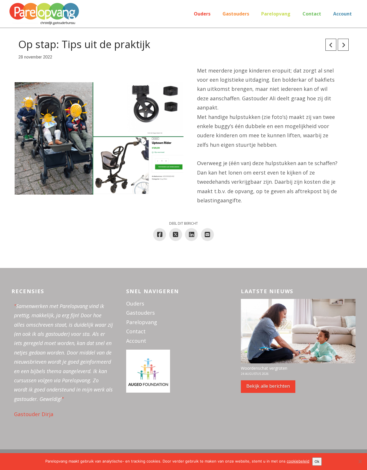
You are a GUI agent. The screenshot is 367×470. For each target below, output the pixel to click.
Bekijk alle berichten (268, 386)
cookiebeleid (298, 461)
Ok (317, 461)
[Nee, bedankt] (360, 461)
